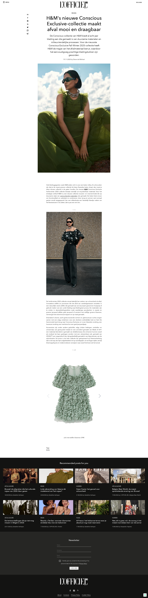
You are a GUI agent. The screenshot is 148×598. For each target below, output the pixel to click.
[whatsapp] (27, 30)
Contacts (66, 595)
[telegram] (27, 33)
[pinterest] (27, 21)
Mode (74, 13)
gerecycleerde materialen (68, 196)
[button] (100, 253)
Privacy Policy (83, 563)
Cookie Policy (86, 595)
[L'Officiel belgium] (74, 5)
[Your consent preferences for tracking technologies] (145, 595)
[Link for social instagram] (74, 591)
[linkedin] (27, 24)
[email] (27, 14)
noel (48, 450)
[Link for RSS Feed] (78, 591)
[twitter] (27, 27)
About (59, 595)
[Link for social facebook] (70, 591)
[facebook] (27, 18)
